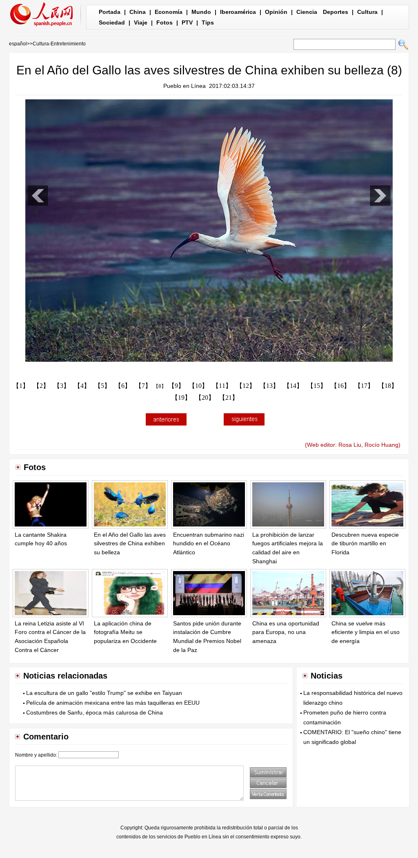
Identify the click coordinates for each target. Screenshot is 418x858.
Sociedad (112, 22)
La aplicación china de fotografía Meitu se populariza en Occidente (125, 632)
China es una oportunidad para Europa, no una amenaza (285, 632)
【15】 (317, 385)
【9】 (176, 385)
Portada (109, 12)
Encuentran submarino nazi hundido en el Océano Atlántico (208, 543)
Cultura (367, 12)
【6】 (123, 385)
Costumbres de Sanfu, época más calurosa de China (94, 712)
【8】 (159, 386)
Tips (208, 22)
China (137, 12)
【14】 (293, 385)
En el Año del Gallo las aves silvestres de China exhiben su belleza (130, 543)
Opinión (276, 12)
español (18, 44)
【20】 (205, 397)
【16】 (340, 385)
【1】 (21, 385)
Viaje (140, 22)
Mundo (201, 12)
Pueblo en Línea (184, 86)
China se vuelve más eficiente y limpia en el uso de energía (365, 632)
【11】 (222, 385)
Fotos (164, 22)
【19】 (181, 397)
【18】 (388, 385)
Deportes (335, 12)
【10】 (198, 385)
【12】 (246, 385)
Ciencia (306, 12)
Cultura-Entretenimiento (59, 44)
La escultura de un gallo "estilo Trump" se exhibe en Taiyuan (104, 693)
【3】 (61, 385)
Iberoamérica (238, 12)
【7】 (143, 385)
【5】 (102, 385)
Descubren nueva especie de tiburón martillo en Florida (365, 543)
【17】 (364, 385)
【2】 (41, 385)
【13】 (269, 385)
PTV (187, 22)
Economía (168, 12)
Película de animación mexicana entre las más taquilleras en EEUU (113, 702)
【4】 (82, 385)
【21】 (228, 397)
